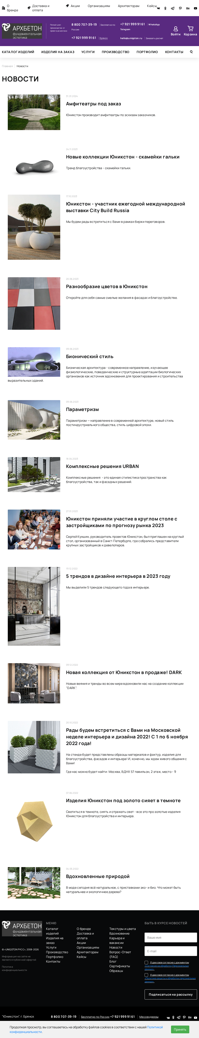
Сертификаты (119, 966)
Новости (115, 947)
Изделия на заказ (57, 52)
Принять (180, 1029)
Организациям (99, 6)
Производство (116, 52)
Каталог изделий (18, 52)
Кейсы (152, 6)
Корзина (190, 34)
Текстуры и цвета (122, 929)
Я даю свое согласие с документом (167, 966)
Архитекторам (129, 6)
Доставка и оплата (40, 8)
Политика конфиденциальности (14, 968)
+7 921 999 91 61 (84, 38)
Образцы (116, 971)
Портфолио (147, 52)
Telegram (125, 29)
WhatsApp (154, 24)
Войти (176, 34)
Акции (75, 6)
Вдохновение (119, 933)
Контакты (174, 52)
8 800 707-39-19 (85, 24)
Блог (112, 961)
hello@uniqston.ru (131, 38)
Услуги (88, 52)
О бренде (12, 8)
